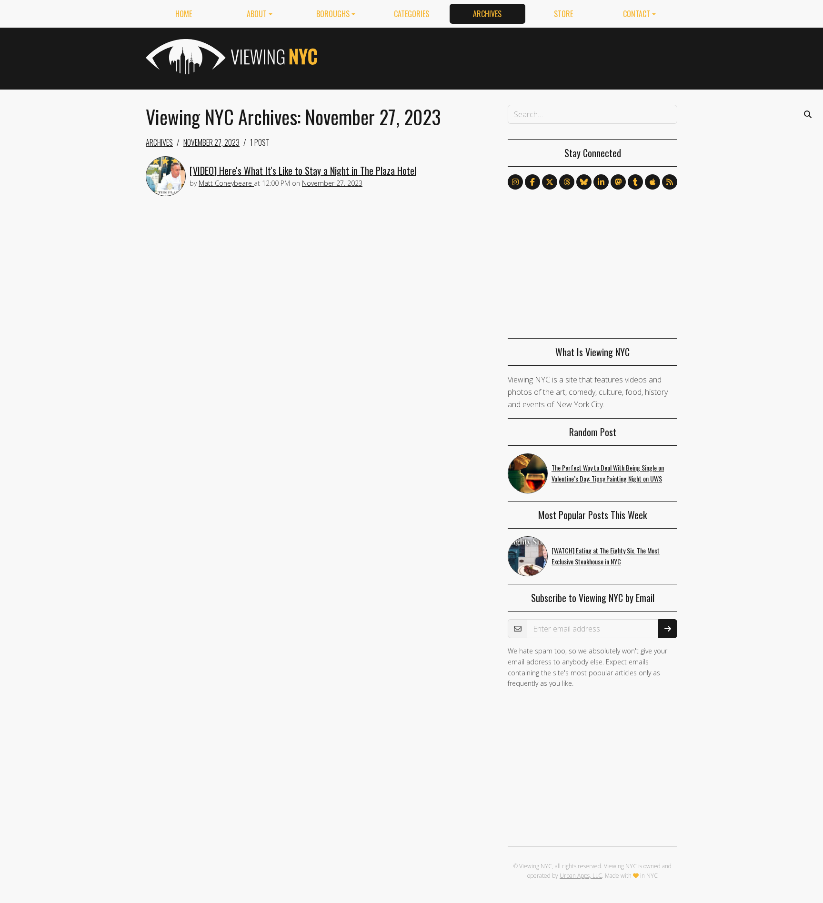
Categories (411, 14)
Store (563, 14)
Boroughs (333, 14)
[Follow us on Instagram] (515, 182)
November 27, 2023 (211, 142)
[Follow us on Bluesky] (584, 182)
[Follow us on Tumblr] (635, 182)
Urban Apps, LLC (581, 876)
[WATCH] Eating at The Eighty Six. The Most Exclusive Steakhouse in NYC (606, 555)
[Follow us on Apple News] (652, 182)
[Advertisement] (504, 56)
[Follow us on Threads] (566, 182)
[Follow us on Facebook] (532, 182)
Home (183, 14)
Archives (487, 14)
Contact (636, 14)
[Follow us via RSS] (669, 182)
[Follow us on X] (549, 182)
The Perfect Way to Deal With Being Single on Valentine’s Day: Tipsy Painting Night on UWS (608, 472)
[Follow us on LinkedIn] (601, 182)
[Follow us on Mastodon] (618, 182)
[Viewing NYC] (230, 56)
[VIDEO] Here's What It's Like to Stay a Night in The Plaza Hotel (303, 170)
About (257, 14)
